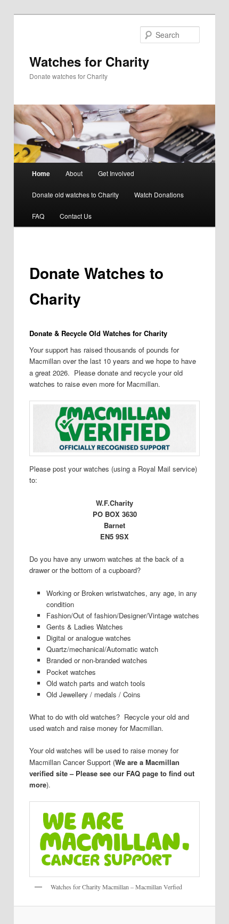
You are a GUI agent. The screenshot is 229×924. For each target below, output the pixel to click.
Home (41, 173)
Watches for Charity (89, 61)
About (74, 173)
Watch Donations (159, 194)
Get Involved (116, 173)
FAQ (38, 215)
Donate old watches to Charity (75, 194)
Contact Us (76, 215)
